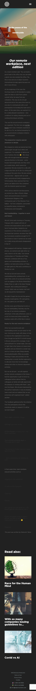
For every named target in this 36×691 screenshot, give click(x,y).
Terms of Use (18, 675)
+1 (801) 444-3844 (19, 682)
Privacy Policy (18, 677)
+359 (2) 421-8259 (19, 685)
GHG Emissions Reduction (18, 672)
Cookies (18, 679)
